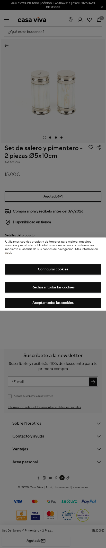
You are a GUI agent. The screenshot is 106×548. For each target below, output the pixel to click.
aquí (8, 253)
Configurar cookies (53, 269)
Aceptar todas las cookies (53, 303)
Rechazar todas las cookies (53, 287)
